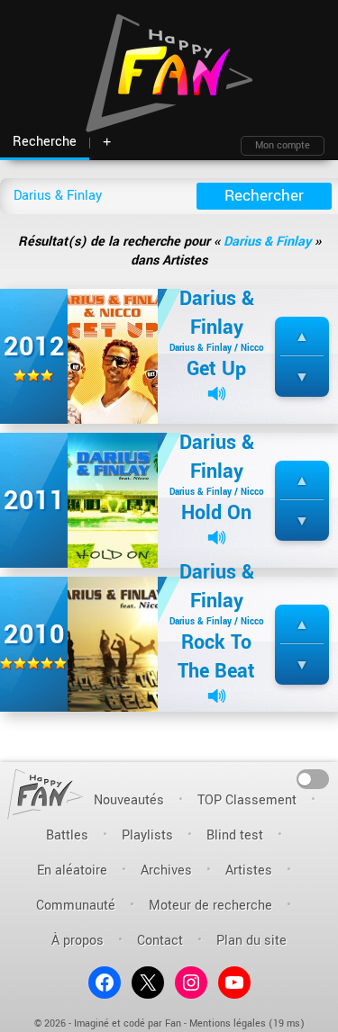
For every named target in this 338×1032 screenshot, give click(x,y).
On (313, 777)
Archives (166, 870)
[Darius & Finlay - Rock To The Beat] (113, 643)
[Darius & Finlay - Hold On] (113, 499)
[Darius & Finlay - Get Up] (113, 355)
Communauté (75, 905)
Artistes (248, 870)
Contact (160, 940)
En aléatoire (72, 870)
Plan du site (251, 940)
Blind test (234, 835)
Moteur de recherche (210, 905)
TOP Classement (247, 800)
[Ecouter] (216, 393)
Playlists (147, 835)
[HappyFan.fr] (45, 794)
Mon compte (282, 145)
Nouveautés (129, 800)
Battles (67, 835)
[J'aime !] (302, 337)
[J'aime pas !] (302, 377)
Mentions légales (227, 1023)
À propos (77, 940)
